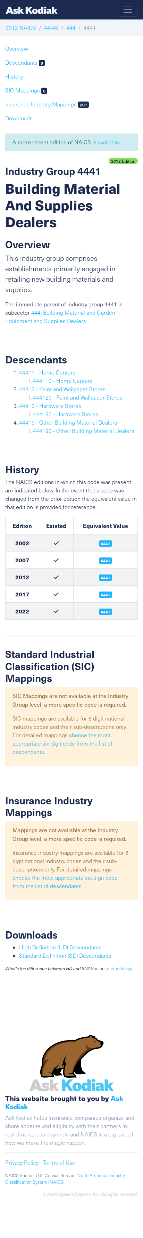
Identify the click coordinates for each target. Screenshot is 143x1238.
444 (71, 27)
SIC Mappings (25, 90)
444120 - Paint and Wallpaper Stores (78, 397)
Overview (16, 48)
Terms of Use (59, 1162)
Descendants (24, 62)
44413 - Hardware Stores (50, 405)
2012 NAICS (21, 27)
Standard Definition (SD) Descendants (65, 955)
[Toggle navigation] (127, 10)
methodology (119, 968)
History (14, 76)
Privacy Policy (22, 1162)
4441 (105, 577)
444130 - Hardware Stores (65, 414)
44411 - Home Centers (47, 372)
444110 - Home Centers (63, 380)
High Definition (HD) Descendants (60, 947)
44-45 (51, 27)
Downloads (19, 118)
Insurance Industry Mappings (46, 104)
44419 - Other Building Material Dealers (68, 422)
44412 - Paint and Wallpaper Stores (62, 389)
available (108, 142)
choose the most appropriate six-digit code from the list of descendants (62, 743)
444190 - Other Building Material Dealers (83, 430)
